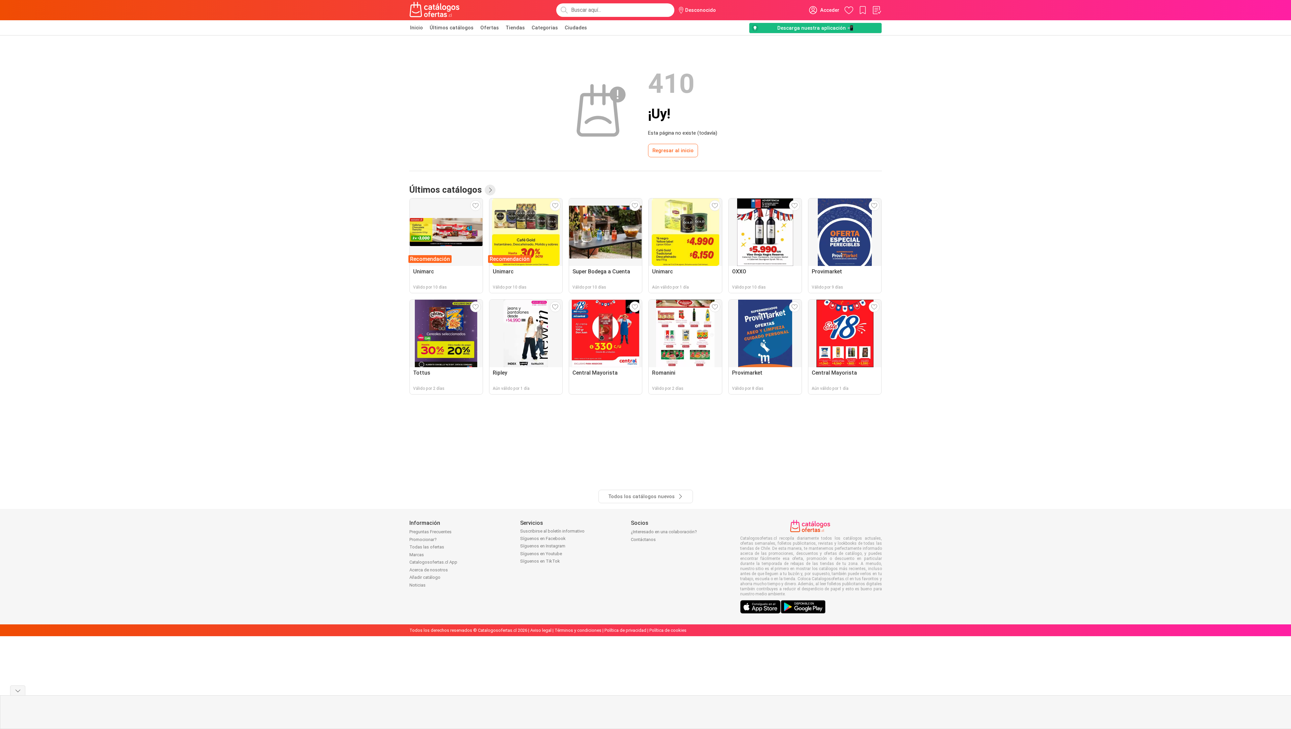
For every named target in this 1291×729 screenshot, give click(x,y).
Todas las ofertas (426, 546)
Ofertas (489, 28)
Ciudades (576, 28)
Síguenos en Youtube (541, 553)
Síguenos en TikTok (540, 561)
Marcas (416, 554)
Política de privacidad (625, 630)
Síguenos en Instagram (542, 545)
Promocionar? (423, 539)
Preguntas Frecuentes (430, 531)
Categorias (545, 28)
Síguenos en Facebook (543, 538)
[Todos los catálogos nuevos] (490, 190)
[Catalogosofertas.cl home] (435, 10)
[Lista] (876, 10)
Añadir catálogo (424, 577)
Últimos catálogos (452, 28)
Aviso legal (541, 630)
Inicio (416, 28)
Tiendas (515, 28)
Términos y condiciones (578, 630)
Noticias (417, 585)
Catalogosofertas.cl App (433, 562)
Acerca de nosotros (428, 569)
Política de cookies (668, 630)
